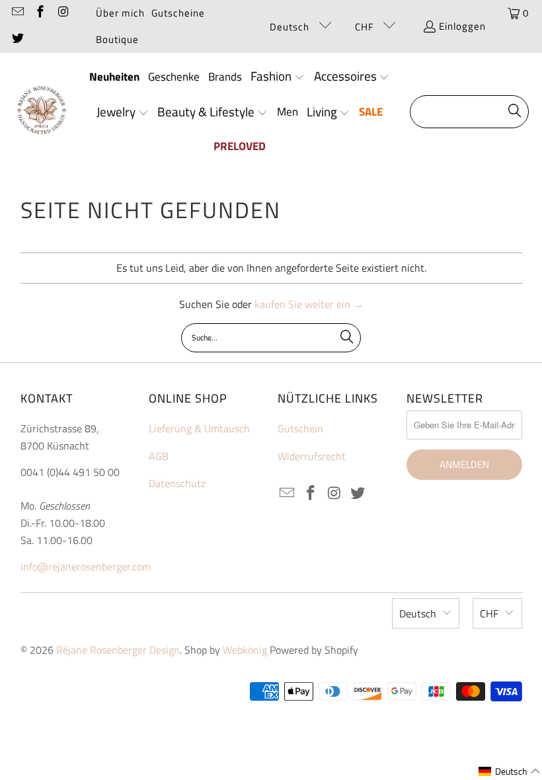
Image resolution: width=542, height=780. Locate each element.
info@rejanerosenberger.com (85, 566)
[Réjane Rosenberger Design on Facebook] (40, 12)
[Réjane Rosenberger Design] (41, 112)
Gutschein (300, 428)
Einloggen (462, 26)
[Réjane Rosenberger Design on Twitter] (17, 39)
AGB (159, 456)
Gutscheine (178, 12)
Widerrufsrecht (312, 456)
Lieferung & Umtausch (199, 428)
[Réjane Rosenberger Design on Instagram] (62, 12)
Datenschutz (177, 483)
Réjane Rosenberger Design (118, 650)
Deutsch (291, 26)
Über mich (120, 12)
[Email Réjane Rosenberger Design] (17, 12)
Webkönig (245, 650)
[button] (278, 77)
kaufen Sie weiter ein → (309, 304)
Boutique (117, 39)
